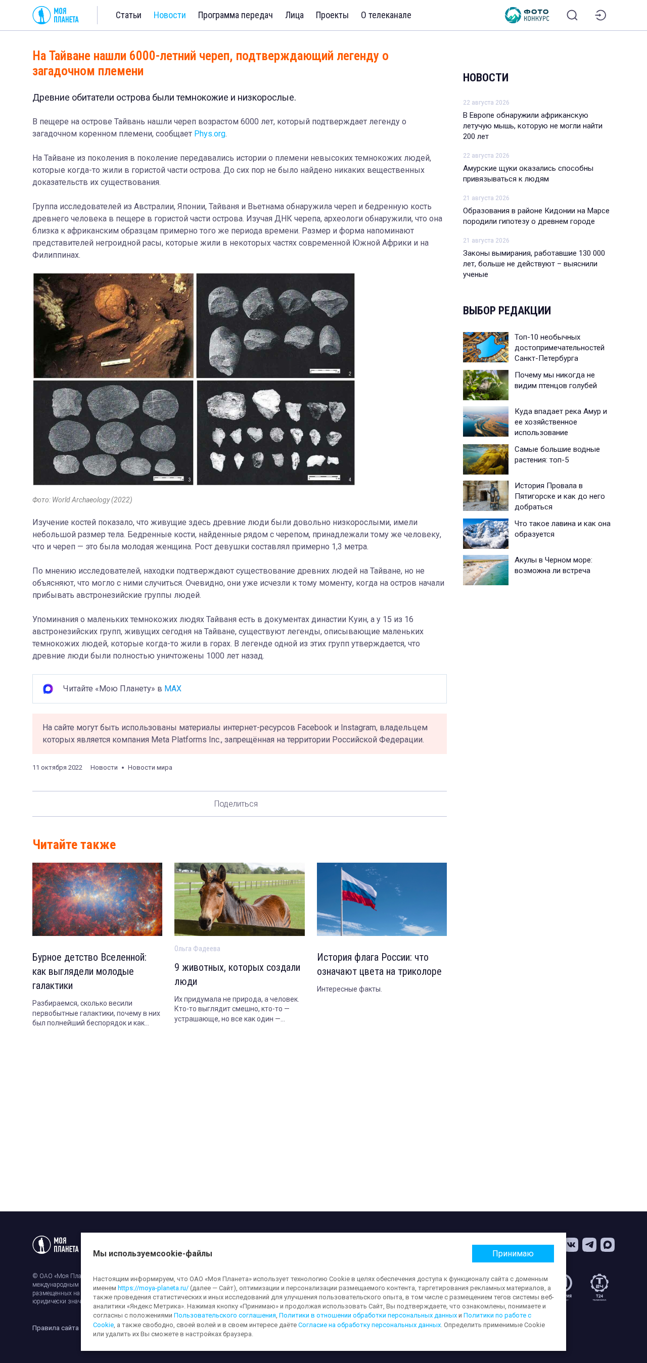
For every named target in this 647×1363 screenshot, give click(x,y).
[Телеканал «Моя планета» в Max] (607, 1245)
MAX (172, 688)
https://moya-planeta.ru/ (153, 1288)
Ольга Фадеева (197, 949)
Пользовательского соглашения (225, 1315)
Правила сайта (55, 1328)
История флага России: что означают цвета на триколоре (379, 964)
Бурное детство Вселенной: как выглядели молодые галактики (89, 971)
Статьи (129, 15)
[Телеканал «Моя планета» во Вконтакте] (571, 1245)
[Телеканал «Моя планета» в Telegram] (589, 1245)
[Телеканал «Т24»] (599, 1287)
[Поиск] (572, 15)
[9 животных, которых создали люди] (239, 899)
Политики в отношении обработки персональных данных (368, 1315)
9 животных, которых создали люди (237, 974)
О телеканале (386, 15)
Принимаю (513, 1253)
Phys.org (209, 133)
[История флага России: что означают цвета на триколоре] (382, 899)
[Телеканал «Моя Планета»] (55, 15)
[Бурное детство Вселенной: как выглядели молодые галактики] (97, 899)
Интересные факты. (349, 989)
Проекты (332, 15)
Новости (170, 15)
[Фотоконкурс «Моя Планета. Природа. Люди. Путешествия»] (527, 15)
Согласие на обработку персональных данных (369, 1325)
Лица (294, 15)
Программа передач (235, 15)
